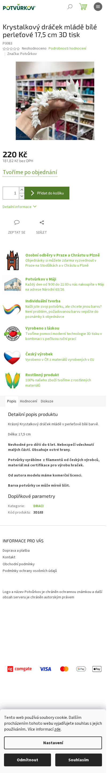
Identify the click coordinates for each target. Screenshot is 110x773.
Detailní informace (17, 207)
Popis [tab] (11, 401)
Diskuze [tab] (47, 401)
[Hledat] (70, 6)
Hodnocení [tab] (28, 401)
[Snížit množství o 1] (21, 196)
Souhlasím (78, 760)
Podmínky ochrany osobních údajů (30, 571)
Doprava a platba (16, 550)
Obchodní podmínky (19, 564)
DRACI (38, 506)
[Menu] (98, 6)
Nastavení (53, 743)
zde (57, 729)
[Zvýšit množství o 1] (21, 190)
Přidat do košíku (50, 193)
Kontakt (9, 557)
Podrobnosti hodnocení (67, 48)
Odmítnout (27, 760)
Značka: (22, 54)
